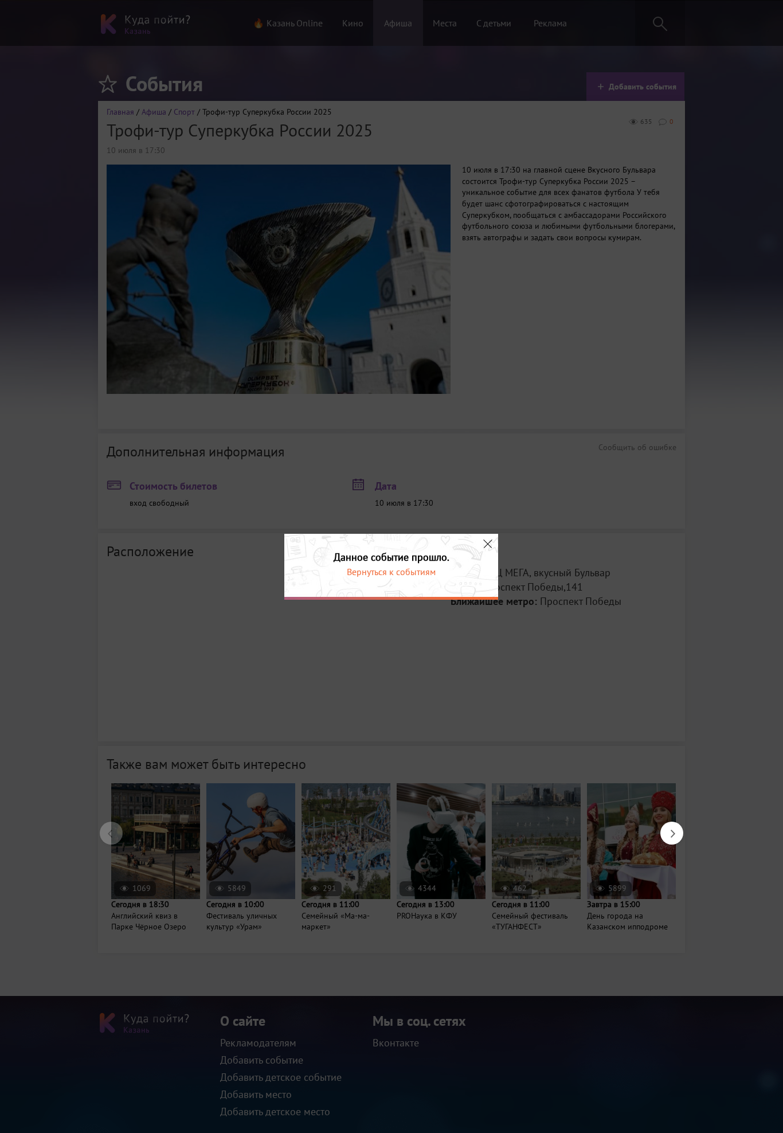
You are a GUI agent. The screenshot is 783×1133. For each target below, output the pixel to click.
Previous (105, 827)
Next (666, 827)
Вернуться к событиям (391, 571)
